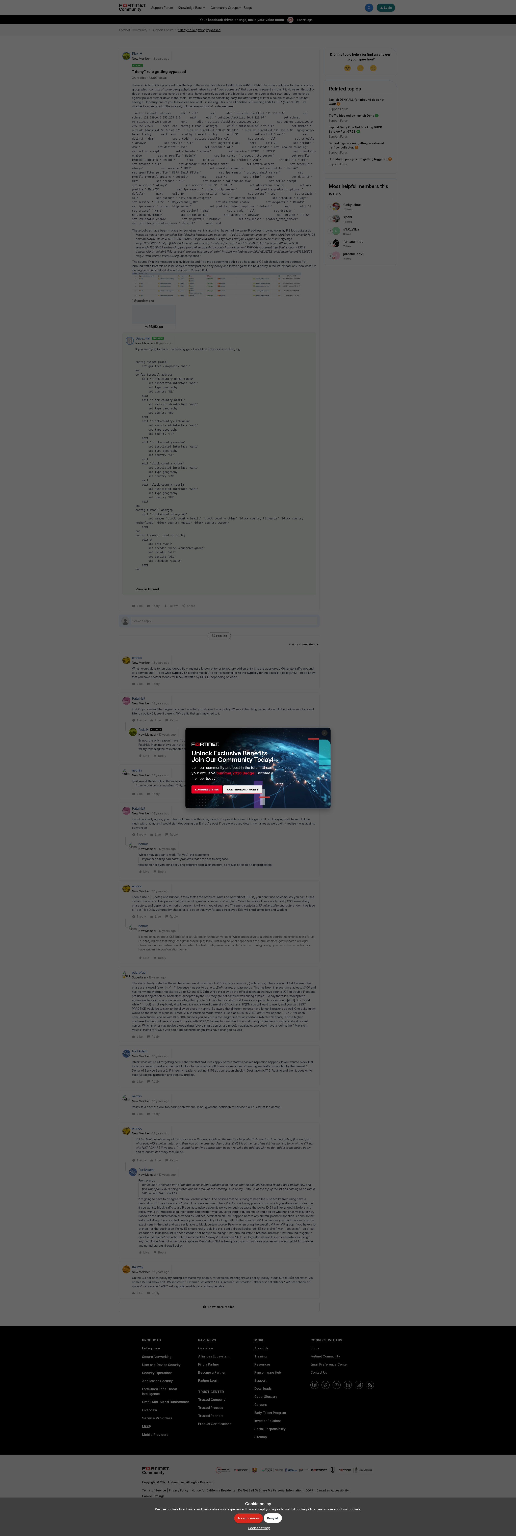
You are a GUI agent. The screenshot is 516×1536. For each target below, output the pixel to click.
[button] (258, 1528)
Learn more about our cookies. (338, 1509)
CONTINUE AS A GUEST (243, 789)
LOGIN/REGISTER (207, 789)
